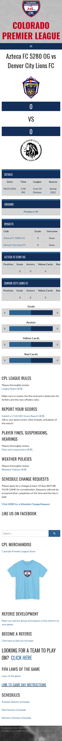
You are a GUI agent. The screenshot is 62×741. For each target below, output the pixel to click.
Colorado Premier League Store (18, 551)
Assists (30, 264)
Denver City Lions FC (14, 244)
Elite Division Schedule (14, 709)
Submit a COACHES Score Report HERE (23, 415)
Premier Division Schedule (16, 701)
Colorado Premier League (31, 30)
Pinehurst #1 (31, 211)
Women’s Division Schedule (16, 717)
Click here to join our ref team (17, 640)
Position (8, 264)
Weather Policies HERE (14, 469)
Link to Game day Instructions (24, 684)
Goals (19, 264)
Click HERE (21, 657)
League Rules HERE (12, 388)
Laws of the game (11, 675)
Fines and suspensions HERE (17, 449)
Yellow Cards (45, 264)
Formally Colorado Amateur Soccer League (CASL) (27, 731)
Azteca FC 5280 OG (14, 238)
